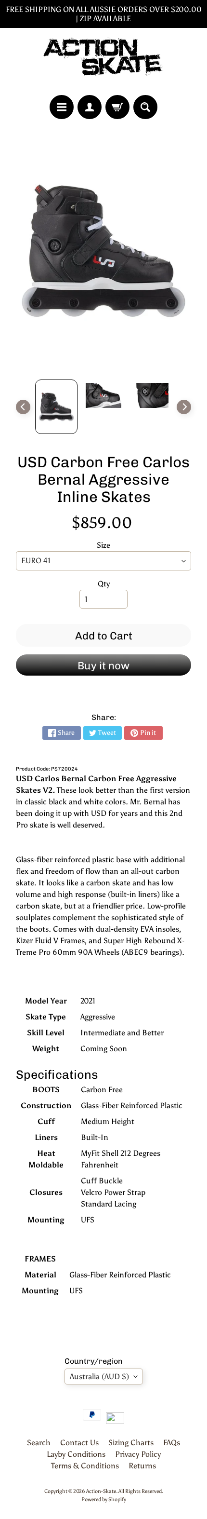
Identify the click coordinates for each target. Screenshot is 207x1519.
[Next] (184, 407)
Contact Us (79, 1442)
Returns (142, 1465)
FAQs (171, 1442)
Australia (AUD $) (99, 1376)
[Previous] (23, 407)
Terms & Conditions (85, 1465)
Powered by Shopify (103, 1499)
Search (39, 1442)
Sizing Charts (131, 1442)
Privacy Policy (138, 1454)
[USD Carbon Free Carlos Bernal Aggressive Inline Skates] (56, 407)
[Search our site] (145, 107)
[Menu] (62, 107)
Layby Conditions (76, 1454)
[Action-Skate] (103, 61)
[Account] (90, 107)
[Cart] (117, 107)
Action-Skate (101, 1491)
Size (103, 545)
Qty (104, 583)
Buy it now (103, 665)
